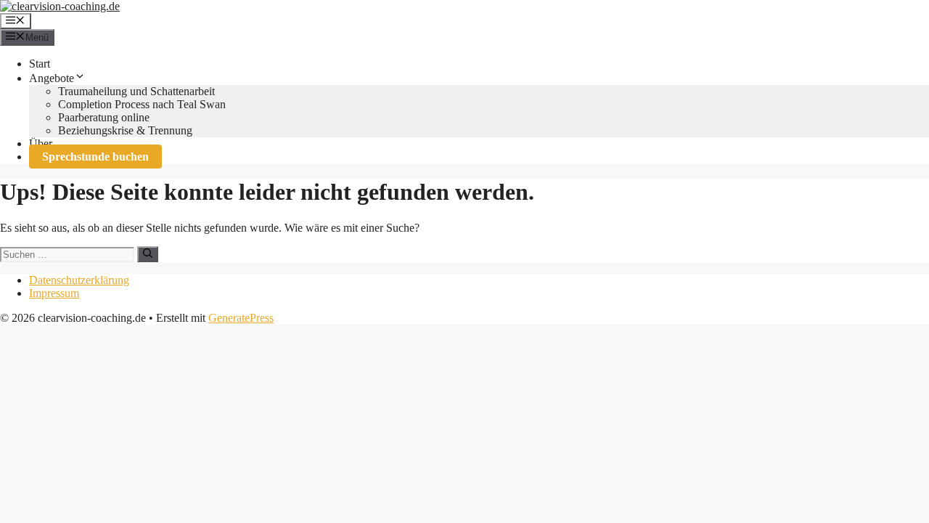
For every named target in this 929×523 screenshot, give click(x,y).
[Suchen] (147, 254)
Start (39, 63)
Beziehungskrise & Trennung (125, 130)
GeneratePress (241, 318)
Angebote (51, 78)
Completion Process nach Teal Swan (142, 104)
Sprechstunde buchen (95, 156)
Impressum (54, 293)
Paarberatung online (104, 117)
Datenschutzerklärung (79, 280)
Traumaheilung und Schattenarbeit (136, 91)
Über (40, 143)
